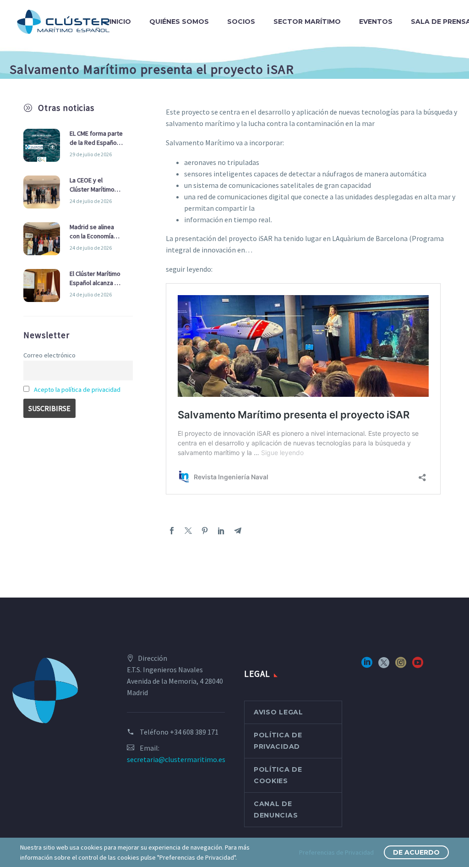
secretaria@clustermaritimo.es (176, 759)
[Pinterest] (204, 530)
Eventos (376, 21)
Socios (241, 21)
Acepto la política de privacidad (77, 389)
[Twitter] (188, 530)
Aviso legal (278, 712)
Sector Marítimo (307, 21)
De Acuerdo (416, 852)
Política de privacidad (278, 741)
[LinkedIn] (221, 530)
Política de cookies (278, 775)
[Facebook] (171, 530)
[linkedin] (366, 665)
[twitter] (383, 665)
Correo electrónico (49, 355)
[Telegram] (237, 530)
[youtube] (417, 665)
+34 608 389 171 (194, 731)
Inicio (120, 21)
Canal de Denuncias (276, 809)
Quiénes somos (179, 21)
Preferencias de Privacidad (336, 852)
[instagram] (400, 665)
